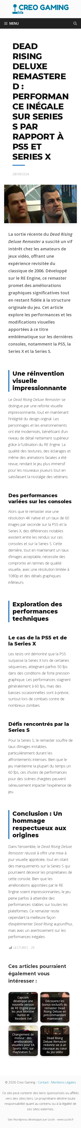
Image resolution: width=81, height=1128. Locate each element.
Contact (43, 1082)
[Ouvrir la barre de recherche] (75, 23)
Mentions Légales (63, 1082)
